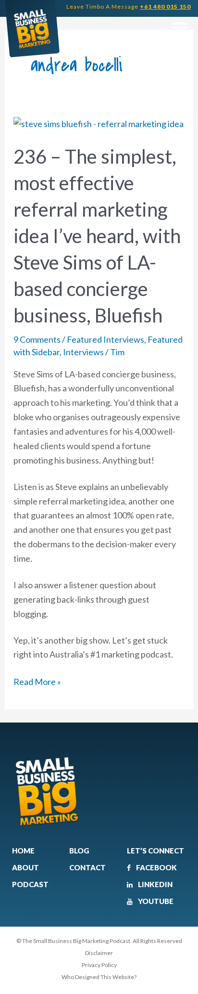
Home (23, 850)
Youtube (154, 901)
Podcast (30, 884)
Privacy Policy (99, 964)
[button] (179, 27)
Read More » (37, 681)
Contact (87, 867)
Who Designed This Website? (99, 977)
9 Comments (37, 339)
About (25, 867)
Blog (79, 850)
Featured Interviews (105, 339)
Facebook (156, 867)
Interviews (83, 352)
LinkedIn (154, 884)
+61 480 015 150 (165, 6)
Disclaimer (99, 952)
